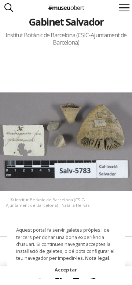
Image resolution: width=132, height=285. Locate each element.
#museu (66, 8)
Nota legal (97, 258)
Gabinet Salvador (66, 21)
